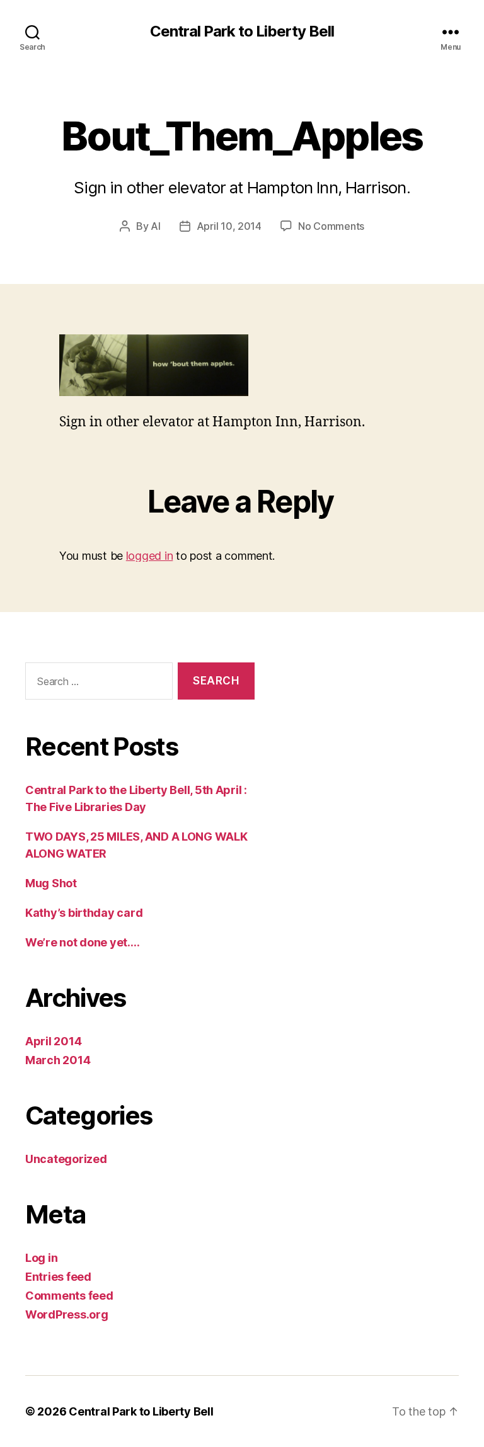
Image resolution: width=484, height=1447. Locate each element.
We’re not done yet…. (82, 942)
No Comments (331, 226)
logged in (149, 555)
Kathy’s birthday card (83, 912)
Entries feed (58, 1276)
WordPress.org (66, 1314)
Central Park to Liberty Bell (242, 31)
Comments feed (69, 1295)
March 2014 (57, 1060)
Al (155, 226)
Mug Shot (51, 883)
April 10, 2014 (229, 226)
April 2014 (53, 1041)
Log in (41, 1257)
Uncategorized (66, 1159)
